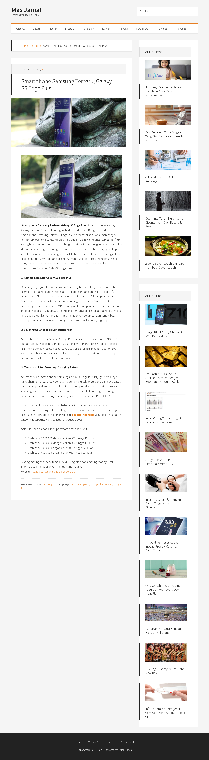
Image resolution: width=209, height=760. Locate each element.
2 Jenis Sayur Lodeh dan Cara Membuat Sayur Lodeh (165, 265)
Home (24, 45)
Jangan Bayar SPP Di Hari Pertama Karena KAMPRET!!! (164, 462)
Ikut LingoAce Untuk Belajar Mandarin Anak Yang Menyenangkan (163, 91)
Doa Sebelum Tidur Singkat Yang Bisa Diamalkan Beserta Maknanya (164, 136)
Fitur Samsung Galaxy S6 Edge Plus (87, 484)
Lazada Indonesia (83, 415)
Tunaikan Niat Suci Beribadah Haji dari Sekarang (164, 631)
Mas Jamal (26, 10)
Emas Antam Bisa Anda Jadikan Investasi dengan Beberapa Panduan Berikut (163, 378)
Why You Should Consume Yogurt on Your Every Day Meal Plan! (163, 589)
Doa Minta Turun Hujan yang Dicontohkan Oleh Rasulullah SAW (164, 222)
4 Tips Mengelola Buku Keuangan (160, 179)
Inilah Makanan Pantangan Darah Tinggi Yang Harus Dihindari (163, 503)
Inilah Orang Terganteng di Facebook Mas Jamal (163, 420)
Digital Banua (125, 749)
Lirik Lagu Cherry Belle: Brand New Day (165, 671)
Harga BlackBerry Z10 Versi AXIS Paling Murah (163, 334)
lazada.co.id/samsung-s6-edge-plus (53, 471)
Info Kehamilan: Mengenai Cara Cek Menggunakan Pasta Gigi (165, 713)
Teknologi (36, 45)
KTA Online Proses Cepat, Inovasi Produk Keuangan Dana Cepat (162, 546)
